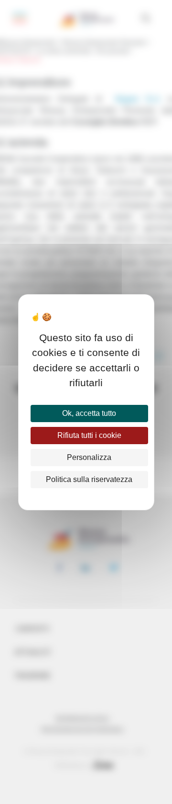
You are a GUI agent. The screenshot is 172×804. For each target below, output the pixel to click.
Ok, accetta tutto (89, 413)
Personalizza (89, 457)
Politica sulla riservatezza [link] (89, 479)
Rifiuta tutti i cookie (89, 435)
